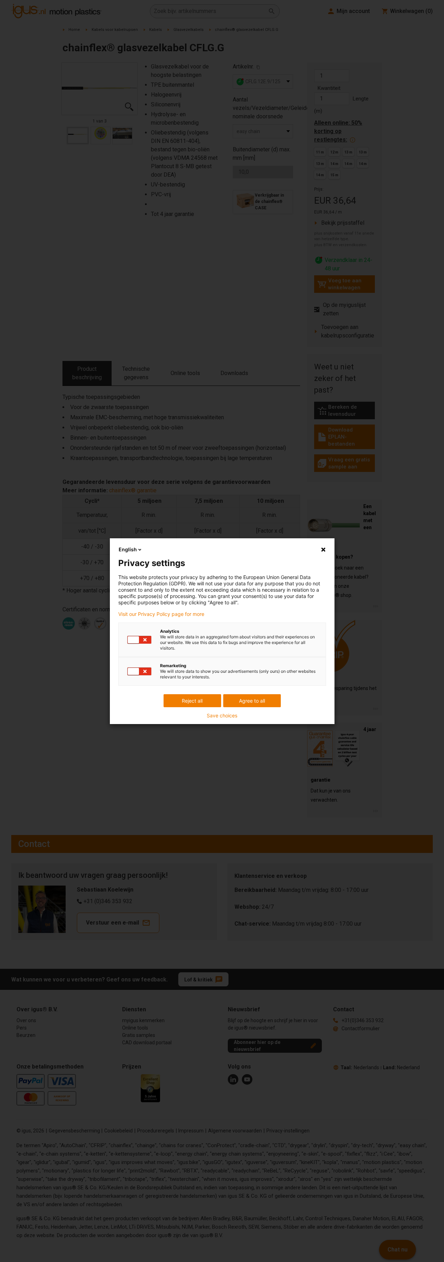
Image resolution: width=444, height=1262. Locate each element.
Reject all (192, 701)
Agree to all (252, 701)
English (128, 549)
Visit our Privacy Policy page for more (161, 614)
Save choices (222, 715)
